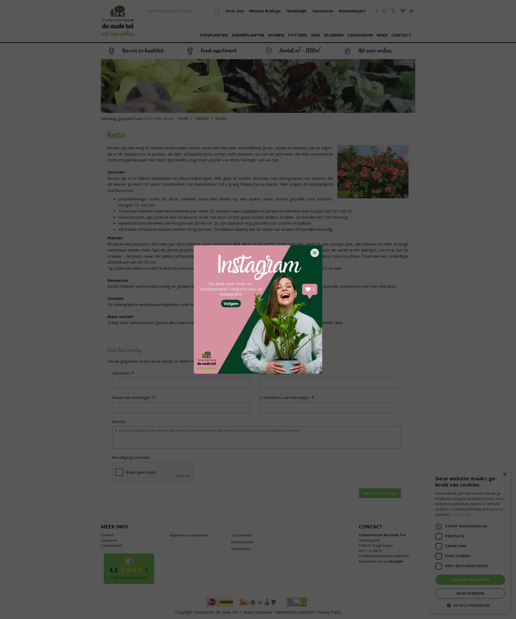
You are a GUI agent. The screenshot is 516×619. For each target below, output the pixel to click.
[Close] (314, 253)
